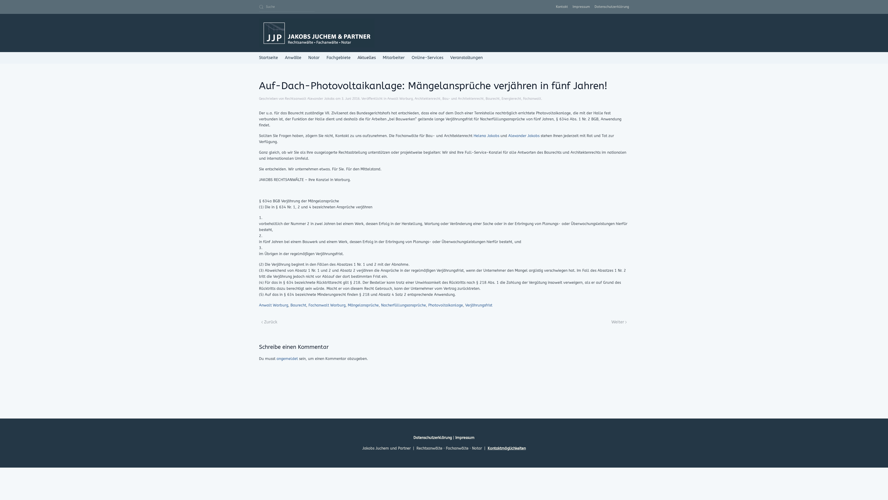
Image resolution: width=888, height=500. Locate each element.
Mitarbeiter (394, 57)
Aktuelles (367, 57)
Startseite (268, 57)
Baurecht (493, 99)
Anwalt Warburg (400, 99)
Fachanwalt (532, 99)
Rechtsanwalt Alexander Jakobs (310, 99)
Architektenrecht (428, 99)
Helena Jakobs (486, 136)
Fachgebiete (339, 57)
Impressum (581, 7)
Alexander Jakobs (524, 136)
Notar (314, 57)
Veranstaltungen (466, 57)
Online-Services (427, 57)
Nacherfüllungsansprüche (403, 305)
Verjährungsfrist (478, 305)
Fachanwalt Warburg (326, 305)
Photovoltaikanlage (445, 305)
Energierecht (511, 99)
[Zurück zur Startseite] (317, 33)
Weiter (617, 322)
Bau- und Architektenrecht (463, 99)
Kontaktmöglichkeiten (507, 448)
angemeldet (287, 358)
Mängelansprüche (363, 305)
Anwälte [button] (293, 57)
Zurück (270, 322)
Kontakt (562, 7)
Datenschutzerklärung (612, 7)
